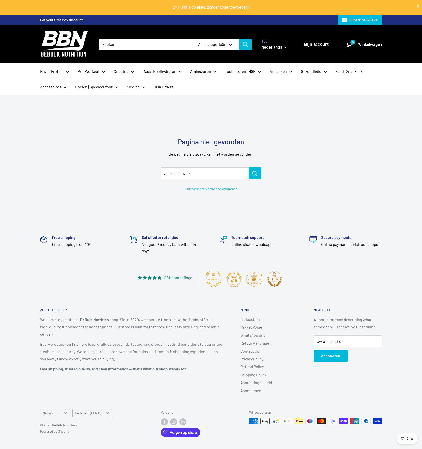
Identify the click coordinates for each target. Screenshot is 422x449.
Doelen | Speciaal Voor (94, 86)
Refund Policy (252, 366)
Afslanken (278, 71)
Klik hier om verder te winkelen (211, 189)
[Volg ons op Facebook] (164, 421)
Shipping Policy (253, 374)
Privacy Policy (251, 358)
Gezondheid (311, 71)
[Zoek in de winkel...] (255, 173)
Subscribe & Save (363, 20)
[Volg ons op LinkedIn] (182, 421)
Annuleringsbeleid (256, 382)
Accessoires (50, 86)
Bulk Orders (164, 86)
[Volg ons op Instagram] (173, 421)
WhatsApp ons (252, 335)
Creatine (121, 71)
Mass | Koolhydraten (159, 71)
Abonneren (330, 356)
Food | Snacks (346, 71)
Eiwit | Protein (52, 71)
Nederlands (51, 413)
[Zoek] (245, 44)
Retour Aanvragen (256, 343)
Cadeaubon (250, 319)
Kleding (133, 86)
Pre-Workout (89, 71)
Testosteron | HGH (240, 71)
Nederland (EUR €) (88, 413)
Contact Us (249, 351)
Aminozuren (200, 71)
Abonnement (251, 390)
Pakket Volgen (252, 327)
